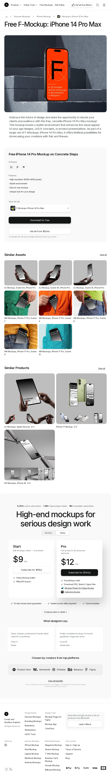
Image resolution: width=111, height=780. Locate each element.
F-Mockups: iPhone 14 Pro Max (74, 16)
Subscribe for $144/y (79, 572)
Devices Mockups (22, 16)
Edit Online (59, 5)
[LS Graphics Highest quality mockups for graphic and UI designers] (6, 5)
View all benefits (55, 681)
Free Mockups (46, 5)
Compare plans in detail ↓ (55, 612)
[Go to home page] (6, 16)
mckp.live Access (72, 592)
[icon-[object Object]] (97, 5)
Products (15, 5)
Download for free (39, 220)
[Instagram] (5, 745)
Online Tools (29, 5)
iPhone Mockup (44, 16)
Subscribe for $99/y (31, 569)
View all (103, 255)
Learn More (85, 724)
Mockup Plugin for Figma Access (79, 588)
